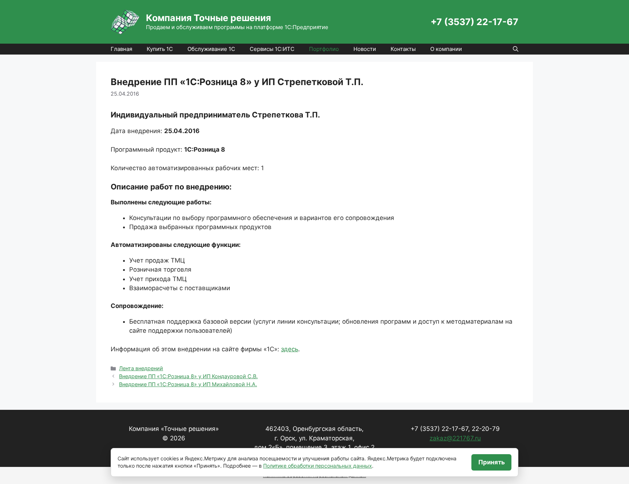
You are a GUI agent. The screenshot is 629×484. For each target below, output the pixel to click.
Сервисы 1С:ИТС (272, 48)
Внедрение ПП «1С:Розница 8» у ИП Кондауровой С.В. (188, 376)
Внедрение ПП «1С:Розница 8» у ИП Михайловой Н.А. (188, 384)
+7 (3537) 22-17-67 (474, 21)
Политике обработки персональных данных (317, 466)
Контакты (403, 48)
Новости (364, 48)
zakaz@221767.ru (455, 438)
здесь (289, 349)
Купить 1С (160, 48)
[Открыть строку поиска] (516, 49)
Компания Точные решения (208, 17)
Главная (121, 48)
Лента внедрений (141, 368)
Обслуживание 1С (211, 48)
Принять (491, 462)
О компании (446, 48)
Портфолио (324, 48)
